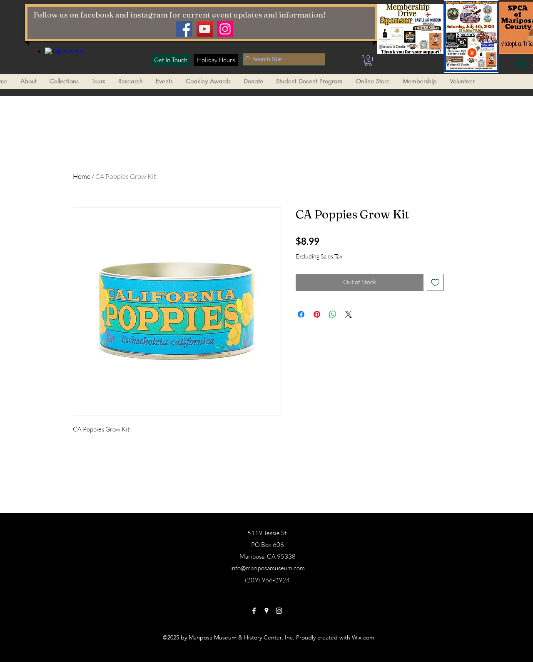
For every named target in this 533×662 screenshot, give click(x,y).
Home (81, 176)
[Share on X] (349, 314)
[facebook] (254, 611)
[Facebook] (184, 29)
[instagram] (279, 611)
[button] (368, 60)
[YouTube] (205, 29)
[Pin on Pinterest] (317, 314)
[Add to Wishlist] (435, 282)
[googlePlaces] (266, 611)
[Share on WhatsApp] (333, 314)
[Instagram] (225, 29)
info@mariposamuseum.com (267, 568)
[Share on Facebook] (301, 314)
